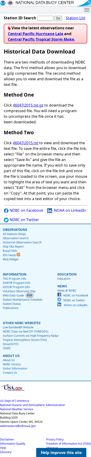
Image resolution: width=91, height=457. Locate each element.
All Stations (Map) (14, 234)
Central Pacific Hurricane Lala (35, 33)
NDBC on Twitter (24, 219)
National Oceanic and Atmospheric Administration (32, 405)
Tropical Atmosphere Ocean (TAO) (25, 340)
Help (3, 448)
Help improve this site (61, 452)
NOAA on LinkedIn (69, 210)
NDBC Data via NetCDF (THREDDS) (25, 331)
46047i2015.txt (25, 142)
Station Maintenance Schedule (22, 300)
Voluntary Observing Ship (19, 291)
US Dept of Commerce (14, 401)
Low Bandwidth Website (18, 327)
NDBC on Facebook (26, 210)
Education (63, 279)
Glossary (5, 452)
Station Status (12, 304)
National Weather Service (16, 409)
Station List (75, 17)
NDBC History (12, 364)
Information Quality (12, 444)
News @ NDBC (67, 290)
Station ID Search (20, 17)
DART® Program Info (16, 283)
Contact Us (10, 373)
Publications (10, 308)
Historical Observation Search (22, 242)
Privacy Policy (55, 439)
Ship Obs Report (13, 247)
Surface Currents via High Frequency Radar (31, 336)
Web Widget (10, 259)
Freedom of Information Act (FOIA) (68, 444)
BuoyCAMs (10, 251)
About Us (9, 360)
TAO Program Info (14, 279)
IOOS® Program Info (16, 287)
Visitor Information (15, 368)
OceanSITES (11, 344)
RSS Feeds (10, 255)
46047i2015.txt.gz (28, 105)
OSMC (7, 348)
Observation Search (15, 238)
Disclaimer (7, 439)
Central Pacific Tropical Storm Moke (41, 39)
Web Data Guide (13, 295)
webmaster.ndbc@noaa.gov (18, 426)
